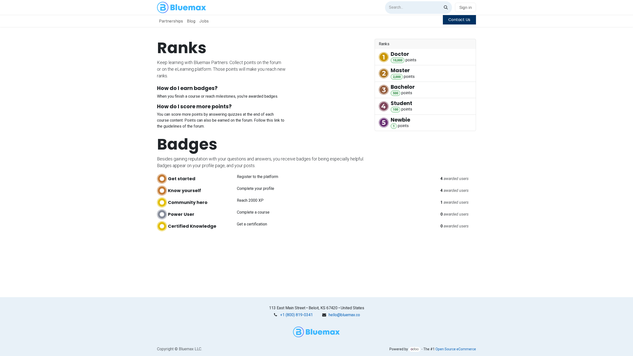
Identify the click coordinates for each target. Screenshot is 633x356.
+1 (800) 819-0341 (296, 314)
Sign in (465, 7)
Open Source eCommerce (455, 349)
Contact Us (459, 19)
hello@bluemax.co (344, 314)
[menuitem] (171, 21)
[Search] (446, 7)
